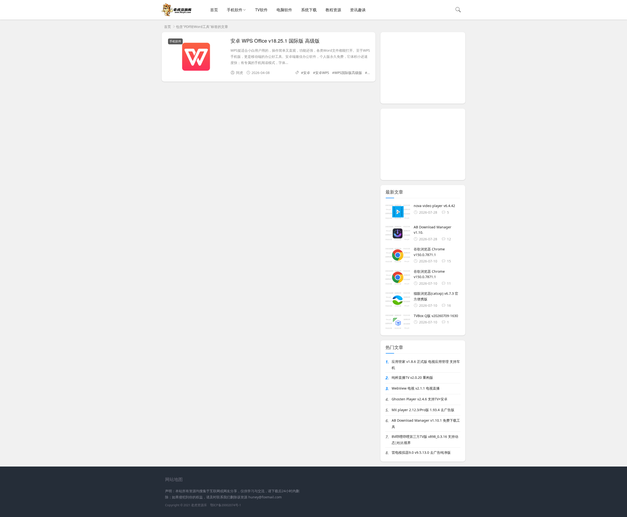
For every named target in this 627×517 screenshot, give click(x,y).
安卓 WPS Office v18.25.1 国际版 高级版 (275, 40)
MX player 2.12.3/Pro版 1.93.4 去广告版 (423, 409)
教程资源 (333, 9)
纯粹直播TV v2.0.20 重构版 (412, 377)
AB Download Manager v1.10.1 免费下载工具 (426, 423)
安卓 (306, 72)
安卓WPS (322, 72)
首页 (214, 9)
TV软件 (261, 9)
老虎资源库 (199, 505)
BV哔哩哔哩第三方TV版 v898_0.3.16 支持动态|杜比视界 (425, 439)
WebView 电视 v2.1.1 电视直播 (416, 388)
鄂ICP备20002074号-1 (225, 505)
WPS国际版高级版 (348, 72)
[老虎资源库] (177, 14)
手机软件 (234, 9)
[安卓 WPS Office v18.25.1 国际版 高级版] (196, 57)
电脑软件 (284, 9)
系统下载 (309, 9)
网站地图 (174, 479)
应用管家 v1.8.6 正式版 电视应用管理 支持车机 (426, 364)
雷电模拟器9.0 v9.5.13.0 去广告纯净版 (421, 452)
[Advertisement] (423, 67)
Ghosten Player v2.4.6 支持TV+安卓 (419, 399)
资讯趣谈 (358, 9)
